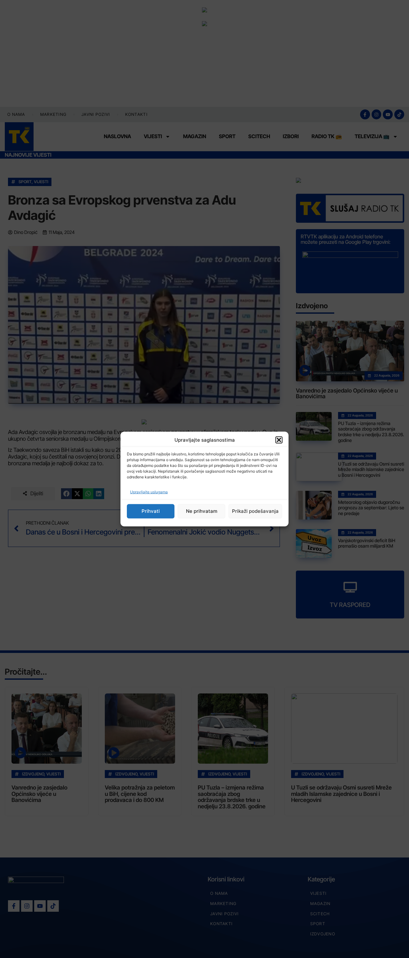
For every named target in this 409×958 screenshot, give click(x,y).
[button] (279, 440)
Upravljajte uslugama (149, 491)
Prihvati (151, 511)
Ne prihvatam (201, 511)
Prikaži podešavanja (255, 511)
